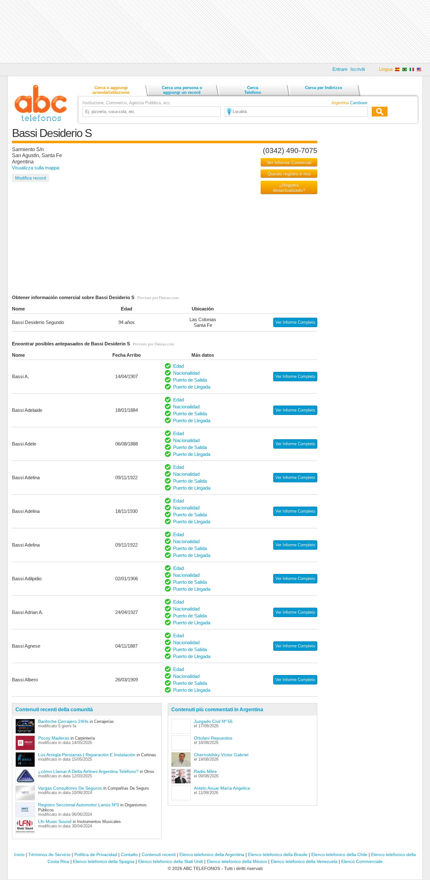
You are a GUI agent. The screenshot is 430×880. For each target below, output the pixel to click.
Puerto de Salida (190, 380)
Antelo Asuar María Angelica (222, 788)
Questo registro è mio (289, 173)
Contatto (129, 854)
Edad (178, 366)
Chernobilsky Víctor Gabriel (221, 754)
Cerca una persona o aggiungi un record (182, 90)
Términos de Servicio (49, 854)
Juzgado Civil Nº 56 (213, 721)
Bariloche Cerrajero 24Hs (63, 721)
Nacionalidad (186, 373)
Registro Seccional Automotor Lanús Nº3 (78, 804)
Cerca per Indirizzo (323, 87)
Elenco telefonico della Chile (339, 854)
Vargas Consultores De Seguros (70, 788)
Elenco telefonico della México (237, 861)
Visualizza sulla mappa (35, 167)
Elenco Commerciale (361, 861)
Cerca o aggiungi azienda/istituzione (111, 90)
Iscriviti (357, 69)
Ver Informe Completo (295, 322)
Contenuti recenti (159, 854)
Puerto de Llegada (191, 386)
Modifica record (30, 177)
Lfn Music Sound (54, 821)
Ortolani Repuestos (213, 738)
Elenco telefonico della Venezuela (304, 861)
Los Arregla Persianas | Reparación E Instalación (86, 754)
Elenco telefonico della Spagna (103, 861)
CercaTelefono (252, 90)
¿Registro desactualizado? (289, 188)
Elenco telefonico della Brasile (278, 854)
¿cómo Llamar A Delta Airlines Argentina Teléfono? (88, 771)
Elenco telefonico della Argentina (211, 854)
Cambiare (358, 102)
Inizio (19, 854)
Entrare (340, 69)
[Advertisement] (215, 31)
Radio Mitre (205, 771)
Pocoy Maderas (53, 738)
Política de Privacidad (95, 854)
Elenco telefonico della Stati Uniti (170, 861)
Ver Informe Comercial (289, 162)
